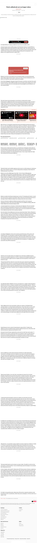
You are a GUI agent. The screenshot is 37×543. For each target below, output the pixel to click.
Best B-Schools (3, 518)
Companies (21, 509)
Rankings (2, 507)
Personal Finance (3, 526)
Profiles (20, 507)
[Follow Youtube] (34, 501)
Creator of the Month (4, 509)
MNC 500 (2, 519)
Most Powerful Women (4, 514)
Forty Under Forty (3, 516)
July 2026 (2, 533)
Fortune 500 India (3, 513)
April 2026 (2, 536)
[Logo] (3, 4)
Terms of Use (17, 538)
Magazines (3, 530)
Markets (2, 524)
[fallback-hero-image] (5, 140)
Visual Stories (21, 525)
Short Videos (21, 524)
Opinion (2, 528)
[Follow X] (32, 501)
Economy (2, 525)
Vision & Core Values (23, 538)
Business (2, 523)
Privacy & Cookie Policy (10, 538)
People (20, 510)
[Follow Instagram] (35, 501)
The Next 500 (3, 515)
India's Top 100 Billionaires (5, 510)
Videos (20, 523)
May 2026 (2, 535)
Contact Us (28, 538)
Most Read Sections (4, 521)
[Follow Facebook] (30, 501)
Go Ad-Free (25, 68)
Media (20, 521)
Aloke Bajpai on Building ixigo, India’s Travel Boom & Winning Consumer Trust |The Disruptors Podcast (7, 121)
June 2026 (2, 534)
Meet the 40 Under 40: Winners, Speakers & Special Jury (21, 120)
